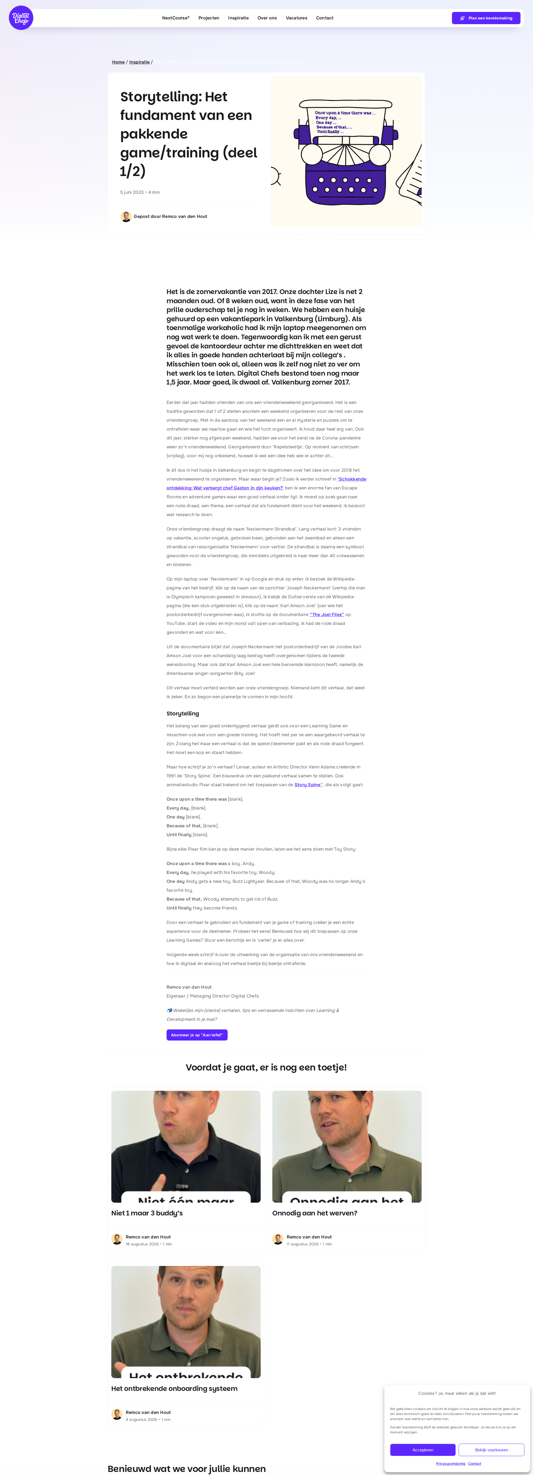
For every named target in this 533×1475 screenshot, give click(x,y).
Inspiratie (139, 62)
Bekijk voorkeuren (491, 1450)
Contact (474, 1463)
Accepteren (423, 1450)
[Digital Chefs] (21, 8)
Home (118, 62)
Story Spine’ (308, 785)
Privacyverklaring (451, 1463)
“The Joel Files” (327, 614)
